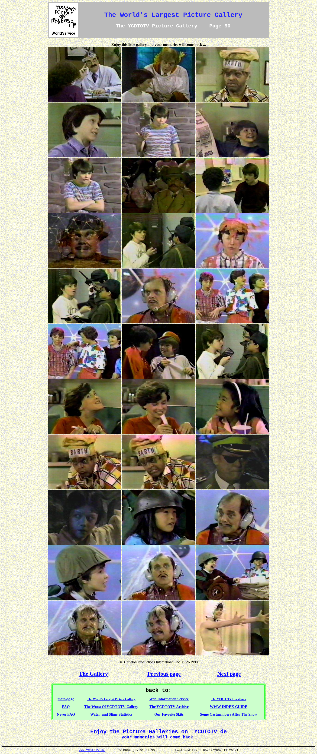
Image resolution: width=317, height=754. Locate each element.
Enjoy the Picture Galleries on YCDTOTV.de (158, 732)
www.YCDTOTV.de (92, 750)
